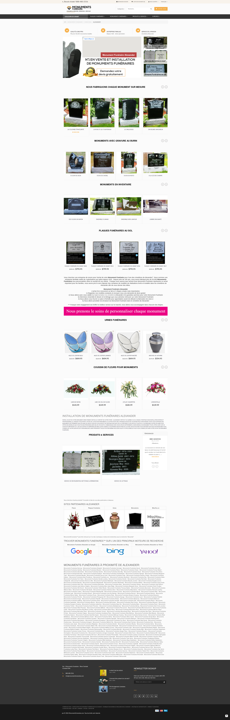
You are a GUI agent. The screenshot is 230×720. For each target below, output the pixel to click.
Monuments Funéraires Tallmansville (115, 656)
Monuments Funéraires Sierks (103, 617)
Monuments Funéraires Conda (113, 591)
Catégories (121, 9)
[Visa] (157, 710)
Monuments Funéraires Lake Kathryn (152, 584)
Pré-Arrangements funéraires (117, 686)
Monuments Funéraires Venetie (117, 579)
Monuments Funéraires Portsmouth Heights (123, 645)
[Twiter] (143, 696)
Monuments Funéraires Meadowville (93, 591)
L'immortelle (155, 402)
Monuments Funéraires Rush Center (127, 602)
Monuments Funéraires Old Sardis (82, 590)
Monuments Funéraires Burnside (73, 573)
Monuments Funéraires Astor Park (73, 584)
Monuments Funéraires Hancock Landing (150, 590)
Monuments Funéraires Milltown (96, 608)
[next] (166, 87)
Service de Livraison (149, 31)
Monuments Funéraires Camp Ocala (154, 582)
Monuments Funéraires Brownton (149, 595)
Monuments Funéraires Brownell (148, 602)
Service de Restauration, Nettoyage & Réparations (81, 481)
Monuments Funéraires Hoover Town (93, 656)
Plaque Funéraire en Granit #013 (102, 266)
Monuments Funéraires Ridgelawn (88, 624)
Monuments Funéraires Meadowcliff (93, 582)
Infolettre (91, 708)
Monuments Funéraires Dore (145, 622)
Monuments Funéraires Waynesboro (127, 590)
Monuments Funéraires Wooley (127, 624)
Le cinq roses (129, 129)
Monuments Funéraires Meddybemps (110, 606)
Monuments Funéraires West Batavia (145, 613)
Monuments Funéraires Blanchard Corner (140, 608)
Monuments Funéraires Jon (101, 577)
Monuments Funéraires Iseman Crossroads (102, 636)
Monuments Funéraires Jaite (123, 627)
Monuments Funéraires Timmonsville (78, 636)
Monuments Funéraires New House (137, 620)
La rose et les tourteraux (102, 129)
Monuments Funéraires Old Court (87, 635)
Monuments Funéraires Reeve (146, 600)
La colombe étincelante (76, 129)
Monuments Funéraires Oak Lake (150, 568)
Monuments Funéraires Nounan (127, 593)
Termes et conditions (153, 706)
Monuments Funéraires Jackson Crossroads (132, 635)
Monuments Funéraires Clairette (91, 642)
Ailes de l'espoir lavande (102, 355)
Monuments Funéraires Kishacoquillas (91, 629)
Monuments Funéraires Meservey (129, 599)
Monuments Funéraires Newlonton (125, 653)
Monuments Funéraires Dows (91, 600)
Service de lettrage (121, 481)
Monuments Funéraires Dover (132, 572)
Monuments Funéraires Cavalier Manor (96, 647)
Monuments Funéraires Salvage (135, 573)
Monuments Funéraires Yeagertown (155, 629)
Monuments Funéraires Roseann (137, 631)
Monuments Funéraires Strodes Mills (133, 629)
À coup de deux (76, 175)
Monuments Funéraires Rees (105, 595)
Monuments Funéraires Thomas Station (119, 588)
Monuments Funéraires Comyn (109, 644)
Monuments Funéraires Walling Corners (103, 627)
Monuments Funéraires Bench (131, 591)
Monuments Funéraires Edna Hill (111, 642)
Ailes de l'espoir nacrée (129, 355)
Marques (80, 708)
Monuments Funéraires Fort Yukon (74, 579)
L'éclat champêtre (129, 402)
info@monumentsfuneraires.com (75, 676)
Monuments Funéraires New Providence (80, 577)
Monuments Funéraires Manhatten (94, 584)
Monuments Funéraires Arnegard (82, 622)
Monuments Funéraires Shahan (146, 653)
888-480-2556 (70, 673)
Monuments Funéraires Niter (149, 591)
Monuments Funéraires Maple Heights (80, 627)
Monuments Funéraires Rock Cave (154, 654)
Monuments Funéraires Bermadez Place (75, 611)
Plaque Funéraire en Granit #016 (129, 266)
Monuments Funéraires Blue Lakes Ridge (102, 586)
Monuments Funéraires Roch (72, 644)
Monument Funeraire (75, 22)
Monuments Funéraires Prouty (87, 595)
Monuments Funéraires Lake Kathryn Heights (77, 586)
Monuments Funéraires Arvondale (133, 654)
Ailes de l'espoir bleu (76, 355)
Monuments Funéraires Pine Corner (116, 608)
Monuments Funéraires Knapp (72, 599)
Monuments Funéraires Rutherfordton (148, 618)
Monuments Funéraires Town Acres (123, 638)
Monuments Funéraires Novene (146, 593)
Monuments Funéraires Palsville (91, 599)
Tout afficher (155, 463)
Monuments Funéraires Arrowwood (95, 620)
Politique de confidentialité (139, 706)
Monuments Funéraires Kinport (83, 593)
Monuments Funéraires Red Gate (137, 579)
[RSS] (151, 696)
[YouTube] (156, 696)
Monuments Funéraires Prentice (73, 597)
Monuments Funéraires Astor (113, 584)
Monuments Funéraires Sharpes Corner (111, 649)
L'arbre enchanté (155, 219)
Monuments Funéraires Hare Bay (113, 572)
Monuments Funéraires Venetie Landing (96, 579)
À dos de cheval (102, 175)
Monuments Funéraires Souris (131, 568)
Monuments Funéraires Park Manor (89, 649)
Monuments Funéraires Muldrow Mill (147, 633)
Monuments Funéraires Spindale (107, 618)
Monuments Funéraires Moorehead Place (119, 611)
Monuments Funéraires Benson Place (150, 609)
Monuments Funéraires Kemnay (73, 568)
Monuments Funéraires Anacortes (133, 649)
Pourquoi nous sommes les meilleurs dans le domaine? (117, 706)
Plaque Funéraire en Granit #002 (76, 266)
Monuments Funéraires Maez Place (104, 609)
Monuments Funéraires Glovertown (74, 572)
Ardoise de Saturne (155, 355)
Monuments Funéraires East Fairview (125, 622)
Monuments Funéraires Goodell (110, 600)
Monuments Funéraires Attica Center (123, 617)
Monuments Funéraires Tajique (78, 613)
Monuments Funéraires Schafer (108, 624)
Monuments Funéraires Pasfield (153, 597)
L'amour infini (75, 402)
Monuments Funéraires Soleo (156, 577)
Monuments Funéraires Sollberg (73, 600)
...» (157, 454)
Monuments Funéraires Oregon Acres (74, 645)
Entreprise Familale (114, 31)
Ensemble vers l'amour (129, 219)
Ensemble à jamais (102, 219)
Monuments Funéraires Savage (116, 597)
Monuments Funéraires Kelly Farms (125, 633)
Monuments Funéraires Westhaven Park (97, 645)
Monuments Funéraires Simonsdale (74, 647)
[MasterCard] (161, 710)
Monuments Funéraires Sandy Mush (145, 617)
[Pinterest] (139, 696)
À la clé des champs (155, 175)
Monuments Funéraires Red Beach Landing (80, 609)
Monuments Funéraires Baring (130, 606)
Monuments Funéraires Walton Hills (87, 626)
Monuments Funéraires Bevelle (77, 575)
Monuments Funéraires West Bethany (123, 613)
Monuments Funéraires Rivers (111, 570)
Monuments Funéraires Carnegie (112, 568)
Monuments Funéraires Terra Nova (152, 572)
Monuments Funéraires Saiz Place (141, 611)
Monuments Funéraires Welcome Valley (151, 642)
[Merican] (166, 710)
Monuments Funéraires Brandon (92, 570)
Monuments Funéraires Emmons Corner (130, 626)
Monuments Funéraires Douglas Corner (150, 581)
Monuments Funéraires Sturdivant (120, 577)
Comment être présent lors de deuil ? (119, 678)
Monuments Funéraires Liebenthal (92, 604)
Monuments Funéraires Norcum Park (142, 647)
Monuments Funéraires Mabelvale (103, 581)
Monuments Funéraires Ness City (112, 604)
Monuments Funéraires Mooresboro (74, 620)
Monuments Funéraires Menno (96, 631)
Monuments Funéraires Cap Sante (154, 649)
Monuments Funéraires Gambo (94, 572)
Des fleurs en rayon (76, 219)
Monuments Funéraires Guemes (118, 651)
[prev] (162, 87)
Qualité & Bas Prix (77, 31)
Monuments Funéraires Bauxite (73, 582)
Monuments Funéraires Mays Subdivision (125, 640)
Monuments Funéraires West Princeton (75, 608)
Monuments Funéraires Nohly (145, 624)
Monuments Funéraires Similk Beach (97, 651)
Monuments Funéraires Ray (139, 577)
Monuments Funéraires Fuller (117, 575)
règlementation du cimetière (104, 295)
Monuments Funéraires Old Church (74, 588)
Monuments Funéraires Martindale (114, 582)
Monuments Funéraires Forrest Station (151, 570)
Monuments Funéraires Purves (72, 642)
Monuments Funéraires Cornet (85, 653)
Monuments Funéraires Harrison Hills (101, 638)
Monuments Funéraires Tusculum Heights (76, 640)
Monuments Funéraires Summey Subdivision (76, 638)
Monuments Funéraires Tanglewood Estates (146, 638)
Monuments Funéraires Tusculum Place (150, 636)
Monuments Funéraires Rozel (149, 604)
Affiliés (85, 708)
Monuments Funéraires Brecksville (108, 626)
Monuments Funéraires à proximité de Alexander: (102, 565)
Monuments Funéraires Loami (134, 597)
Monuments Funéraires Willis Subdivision (100, 640)
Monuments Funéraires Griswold (92, 568)
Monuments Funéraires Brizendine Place (127, 609)
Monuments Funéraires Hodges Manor (120, 647)
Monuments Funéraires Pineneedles (108, 635)
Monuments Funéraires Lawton (73, 591)
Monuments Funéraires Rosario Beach (75, 651)
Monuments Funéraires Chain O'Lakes (150, 586)
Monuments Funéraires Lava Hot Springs (105, 593)
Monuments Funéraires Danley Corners (136, 615)
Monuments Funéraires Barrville (112, 629)
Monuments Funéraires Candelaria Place (99, 613)
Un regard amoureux (155, 129)
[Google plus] (147, 696)
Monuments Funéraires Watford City (103, 622)
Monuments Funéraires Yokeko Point (139, 651)
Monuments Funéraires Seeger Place (116, 631)
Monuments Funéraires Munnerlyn (141, 588)
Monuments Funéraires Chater (129, 570)
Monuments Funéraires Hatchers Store (104, 590)
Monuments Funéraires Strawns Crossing (127, 595)
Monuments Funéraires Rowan (110, 599)
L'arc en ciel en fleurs (102, 402)
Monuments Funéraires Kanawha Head (90, 654)
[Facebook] (135, 696)
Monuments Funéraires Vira (80, 633)
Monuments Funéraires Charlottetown (114, 573)
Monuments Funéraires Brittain (133, 582)
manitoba (88, 22)
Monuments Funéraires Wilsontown (112, 654)
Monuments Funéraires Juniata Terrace (75, 631)
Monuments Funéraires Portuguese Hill (94, 597)
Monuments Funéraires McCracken (106, 602)
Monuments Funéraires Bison (131, 604)
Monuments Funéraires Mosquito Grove (126, 586)
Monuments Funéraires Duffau (130, 642)
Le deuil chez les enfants (116, 670)
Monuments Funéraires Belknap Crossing (112, 615)
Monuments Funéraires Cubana (73, 656)
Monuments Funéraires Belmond (150, 599)
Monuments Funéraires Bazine (86, 602)
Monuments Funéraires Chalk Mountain (150, 644)
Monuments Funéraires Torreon (97, 611)
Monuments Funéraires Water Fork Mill (127, 636)
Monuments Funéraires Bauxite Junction (125, 581)
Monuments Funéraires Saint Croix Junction (152, 606)
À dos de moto (129, 175)
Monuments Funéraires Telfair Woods (95, 588)
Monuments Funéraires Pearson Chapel (137, 575)
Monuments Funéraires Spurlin (90, 644)
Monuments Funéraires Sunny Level (97, 575)
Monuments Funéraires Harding (73, 570)
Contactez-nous (67, 708)
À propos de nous (66, 706)
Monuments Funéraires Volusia (132, 584)
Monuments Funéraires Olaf (128, 600)
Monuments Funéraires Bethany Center (82, 617)
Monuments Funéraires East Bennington (87, 615)
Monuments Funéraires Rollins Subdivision (150, 640)
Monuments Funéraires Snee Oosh (105, 653)
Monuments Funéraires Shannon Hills (82, 581)
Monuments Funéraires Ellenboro (126, 618)
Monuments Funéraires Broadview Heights (145, 627)
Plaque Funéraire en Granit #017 (155, 266)
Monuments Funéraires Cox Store (116, 620)
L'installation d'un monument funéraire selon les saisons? (87, 706)
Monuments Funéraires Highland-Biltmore (148, 645)
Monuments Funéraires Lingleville (128, 644)
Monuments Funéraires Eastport (93, 573)
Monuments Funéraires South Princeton (87, 606)
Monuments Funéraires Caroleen (87, 618)
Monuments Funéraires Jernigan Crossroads (101, 633)
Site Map (75, 708)
